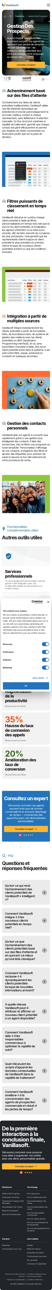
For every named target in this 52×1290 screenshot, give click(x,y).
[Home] (5, 16)
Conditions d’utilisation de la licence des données (36, 1275)
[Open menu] (48, 5)
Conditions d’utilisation (34, 1279)
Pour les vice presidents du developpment (37, 1223)
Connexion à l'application (36, 1264)
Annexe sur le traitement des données (15, 1275)
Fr (10, 16)
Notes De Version (34, 1249)
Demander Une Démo (35, 1252)
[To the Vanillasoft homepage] (10, 5)
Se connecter (32, 1260)
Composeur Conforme (10, 1197)
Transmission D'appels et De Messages (13, 1202)
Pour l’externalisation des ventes (36, 1202)
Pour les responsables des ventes (37, 1208)
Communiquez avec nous (12, 1249)
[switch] (45, 652)
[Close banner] (48, 602)
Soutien (30, 1245)
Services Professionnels (11, 1214)
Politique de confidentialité (15, 1279)
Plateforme (19, 16)
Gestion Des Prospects (11, 1193)
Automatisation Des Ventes (12, 1207)
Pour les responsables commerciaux (35, 1214)
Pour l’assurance (33, 1193)
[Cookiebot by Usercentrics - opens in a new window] (32, 602)
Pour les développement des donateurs (38, 1229)
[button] (26, 892)
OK (25, 686)
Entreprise (6, 1245)
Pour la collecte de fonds (36, 1197)
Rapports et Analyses (10, 1211)
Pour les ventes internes (36, 1219)
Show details (38, 678)
